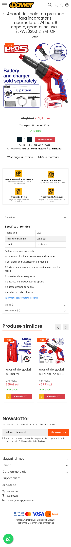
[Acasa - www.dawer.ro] (21, 5)
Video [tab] (10, 304)
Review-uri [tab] (12, 310)
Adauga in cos (45, 139)
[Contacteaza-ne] (56, 5)
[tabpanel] (35, 76)
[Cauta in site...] (50, 5)
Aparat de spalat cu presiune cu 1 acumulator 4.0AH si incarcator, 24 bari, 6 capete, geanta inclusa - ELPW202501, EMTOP (51, 371)
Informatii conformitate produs (21, 297)
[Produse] (4, 5)
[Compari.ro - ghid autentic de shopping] (35, 539)
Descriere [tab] (10, 217)
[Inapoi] (2, 14)
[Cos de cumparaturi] (67, 5)
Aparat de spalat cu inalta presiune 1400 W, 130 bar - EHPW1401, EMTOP (18, 371)
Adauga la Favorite (21, 157)
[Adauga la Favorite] (29, 340)
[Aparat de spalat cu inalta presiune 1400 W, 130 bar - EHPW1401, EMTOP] (19, 351)
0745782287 (12, 491)
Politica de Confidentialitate (32, 441)
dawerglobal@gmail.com (20, 500)
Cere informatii (50, 157)
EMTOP (35, 36)
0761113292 (12, 495)
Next (66, 79)
